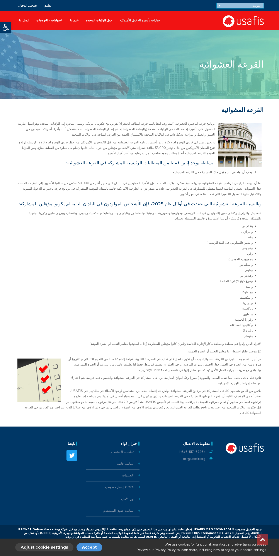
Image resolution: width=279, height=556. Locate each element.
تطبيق (47, 5)
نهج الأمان (127, 499)
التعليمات (128, 475)
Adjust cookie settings (44, 547)
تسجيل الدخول (27, 5)
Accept (89, 547)
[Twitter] (71, 455)
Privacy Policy (165, 550)
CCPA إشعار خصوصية (119, 487)
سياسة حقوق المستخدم (118, 511)
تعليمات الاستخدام (122, 452)
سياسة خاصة (125, 464)
